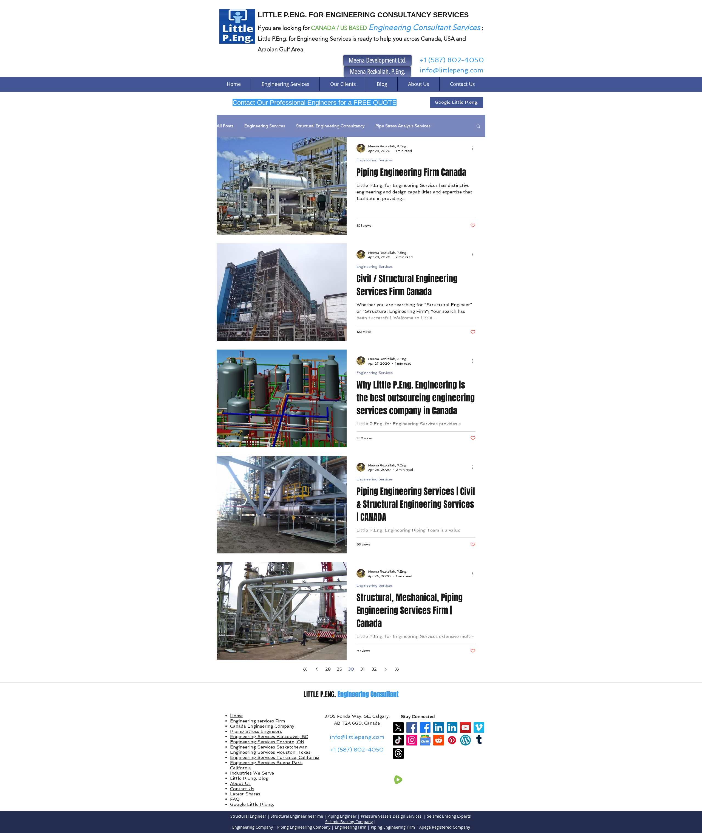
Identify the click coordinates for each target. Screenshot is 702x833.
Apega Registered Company (444, 827)
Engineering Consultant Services (424, 27)
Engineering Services (264, 125)
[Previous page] (316, 669)
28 (328, 669)
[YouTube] (465, 727)
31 (362, 669)
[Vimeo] (479, 727)
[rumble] (398, 779)
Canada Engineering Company (262, 726)
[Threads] (398, 753)
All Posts (225, 125)
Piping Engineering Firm (393, 827)
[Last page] (397, 669)
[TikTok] (398, 740)
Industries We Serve (252, 773)
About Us (240, 783)
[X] (398, 727)
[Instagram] (411, 740)
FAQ (235, 799)
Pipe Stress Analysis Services (403, 125)
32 (374, 669)
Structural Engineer (248, 816)
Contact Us (242, 788)
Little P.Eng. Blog (249, 778)
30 (351, 669)
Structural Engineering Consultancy (330, 125)
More (446, 125)
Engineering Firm (350, 827)
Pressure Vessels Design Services (391, 816)
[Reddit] (438, 740)
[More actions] (474, 148)
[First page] (305, 669)
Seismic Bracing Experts (449, 816)
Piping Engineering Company (303, 827)
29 (339, 669)
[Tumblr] (479, 740)
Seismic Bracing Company (349, 821)
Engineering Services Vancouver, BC (269, 736)
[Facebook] (411, 727)
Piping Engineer (341, 816)
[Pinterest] (452, 740)
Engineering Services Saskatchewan (268, 747)
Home (236, 715)
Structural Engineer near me (297, 816)
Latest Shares (245, 794)
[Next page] (385, 669)
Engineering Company (252, 827)
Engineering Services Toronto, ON (267, 741)
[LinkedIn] (438, 727)
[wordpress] (465, 740)
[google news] (425, 740)
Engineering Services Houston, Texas (270, 752)
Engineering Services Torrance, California (274, 757)
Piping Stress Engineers (256, 731)
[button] (478, 127)
